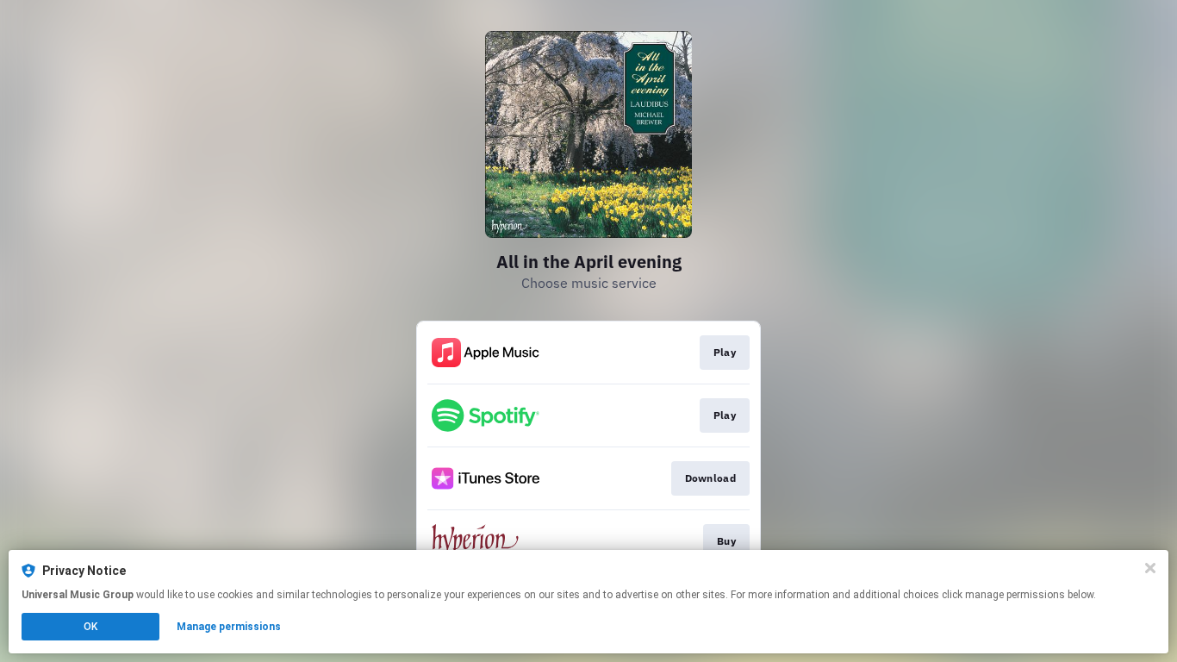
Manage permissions (229, 627)
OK (90, 627)
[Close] (1150, 568)
